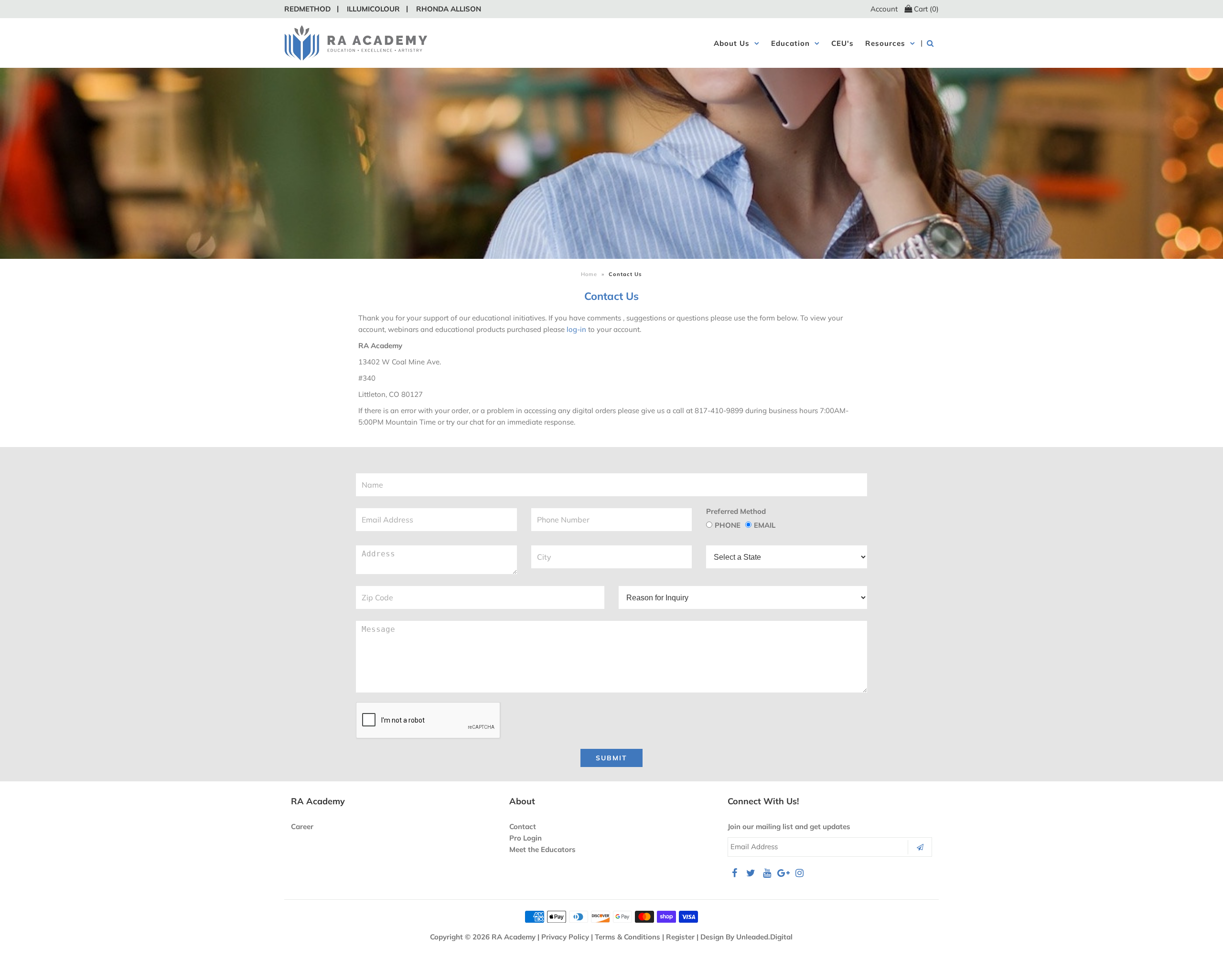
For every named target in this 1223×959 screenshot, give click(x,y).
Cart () (925, 8)
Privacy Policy (565, 936)
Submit (611, 758)
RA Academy (514, 936)
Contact (522, 826)
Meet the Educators (542, 849)
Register (680, 936)
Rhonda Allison (448, 8)
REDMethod (307, 8)
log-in (576, 329)
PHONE (727, 525)
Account (884, 8)
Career (302, 826)
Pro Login (525, 837)
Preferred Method (736, 511)
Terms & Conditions (627, 936)
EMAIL (764, 525)
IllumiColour (373, 8)
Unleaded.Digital (764, 936)
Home (589, 274)
